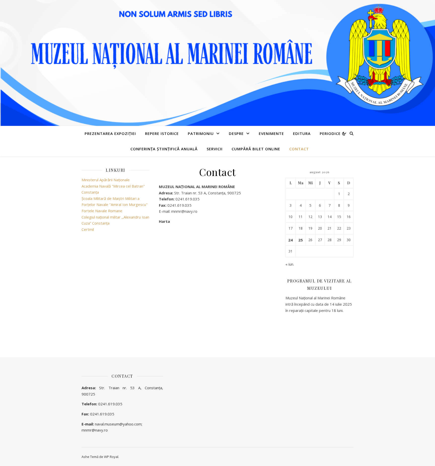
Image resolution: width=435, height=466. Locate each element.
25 (300, 239)
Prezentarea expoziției (110, 133)
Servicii (215, 148)
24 (290, 239)
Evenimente (271, 133)
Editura (302, 133)
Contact (299, 148)
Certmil (88, 229)
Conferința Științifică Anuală (164, 148)
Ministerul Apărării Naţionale (106, 179)
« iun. (289, 264)
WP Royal (111, 456)
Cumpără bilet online (256, 148)
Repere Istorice (162, 133)
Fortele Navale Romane (102, 210)
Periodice (330, 133)
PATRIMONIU (201, 133)
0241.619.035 (110, 403)
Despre (236, 133)
